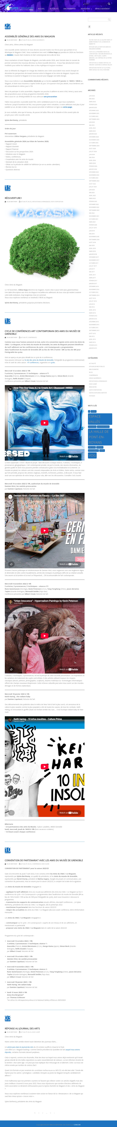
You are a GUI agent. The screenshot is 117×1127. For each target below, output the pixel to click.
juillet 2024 (93, 151)
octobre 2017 (93, 263)
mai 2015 (91, 336)
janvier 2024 (93, 169)
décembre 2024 (94, 137)
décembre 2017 (94, 257)
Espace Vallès (95, 419)
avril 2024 (92, 160)
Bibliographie (93, 369)
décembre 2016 (94, 286)
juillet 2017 (93, 266)
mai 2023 (91, 192)
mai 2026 (91, 98)
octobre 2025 (93, 116)
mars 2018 (92, 251)
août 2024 (92, 148)
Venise (102, 450)
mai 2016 (91, 307)
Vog (92, 455)
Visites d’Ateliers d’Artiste (98, 393)
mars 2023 (92, 198)
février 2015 (93, 345)
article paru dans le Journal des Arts (20, 1047)
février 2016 (93, 316)
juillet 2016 (93, 301)
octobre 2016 (93, 292)
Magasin (100, 447)
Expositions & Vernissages (41, 201)
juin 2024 (92, 154)
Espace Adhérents (38, 40)
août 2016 (92, 298)
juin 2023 (92, 190)
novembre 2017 (94, 260)
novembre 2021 (94, 216)
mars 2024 (92, 163)
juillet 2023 (93, 187)
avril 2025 (92, 128)
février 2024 (93, 166)
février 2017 (93, 280)
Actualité (24, 40)
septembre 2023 (94, 181)
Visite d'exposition (57, 201)
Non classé (45, 864)
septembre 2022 (94, 210)
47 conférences (33, 362)
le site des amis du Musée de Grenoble (39, 360)
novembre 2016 (94, 289)
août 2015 (92, 333)
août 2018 (92, 242)
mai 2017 (91, 272)
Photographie (93, 450)
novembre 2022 (94, 207)
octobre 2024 (93, 143)
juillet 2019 (93, 228)
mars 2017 (92, 278)
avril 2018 (92, 248)
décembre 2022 (94, 204)
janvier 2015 (93, 348)
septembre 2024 (94, 145)
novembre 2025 (94, 113)
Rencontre (93, 387)
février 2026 (93, 104)
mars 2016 (92, 313)
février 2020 (93, 225)
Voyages (92, 396)
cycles (53, 362)
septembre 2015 (94, 330)
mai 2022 (91, 213)
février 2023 (93, 201)
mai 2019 (91, 234)
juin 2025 (92, 122)
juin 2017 (92, 269)
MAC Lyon (92, 447)
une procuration (50, 96)
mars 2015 (92, 342)
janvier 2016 (93, 319)
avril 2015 (92, 339)
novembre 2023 (94, 175)
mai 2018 (91, 245)
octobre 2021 (93, 219)
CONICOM (77, 1125)
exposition (92, 426)
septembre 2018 (94, 239)
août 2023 (92, 184)
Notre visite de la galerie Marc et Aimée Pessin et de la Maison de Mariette (100, 42)
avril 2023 (92, 195)
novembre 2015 (94, 324)
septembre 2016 (94, 295)
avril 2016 (92, 310)
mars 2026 (92, 101)
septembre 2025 (94, 119)
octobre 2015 (93, 327)
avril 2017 (92, 275)
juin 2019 (92, 231)
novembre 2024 (94, 140)
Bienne (93, 411)
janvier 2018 (93, 254)
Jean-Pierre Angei (103, 426)
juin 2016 (92, 304)
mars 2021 (92, 222)
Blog (30, 40)
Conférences (32, 337)
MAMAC (10, 55)
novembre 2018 (94, 236)
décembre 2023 (94, 172)
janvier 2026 (93, 107)
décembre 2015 (94, 321)
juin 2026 (92, 96)
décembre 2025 (94, 110)
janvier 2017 (93, 283)
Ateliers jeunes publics (97, 366)
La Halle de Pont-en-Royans (99, 437)
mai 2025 (91, 125)
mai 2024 (91, 157)
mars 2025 (92, 131)
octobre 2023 (93, 178)
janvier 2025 (93, 134)
